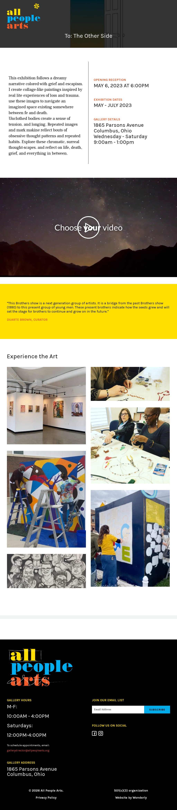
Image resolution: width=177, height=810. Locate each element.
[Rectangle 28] (46, 500)
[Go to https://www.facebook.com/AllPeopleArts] (94, 733)
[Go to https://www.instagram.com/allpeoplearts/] (100, 733)
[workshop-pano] (130, 385)
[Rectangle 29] (130, 539)
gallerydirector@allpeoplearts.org (28, 750)
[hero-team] (130, 446)
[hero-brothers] (46, 572)
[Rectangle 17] (46, 406)
